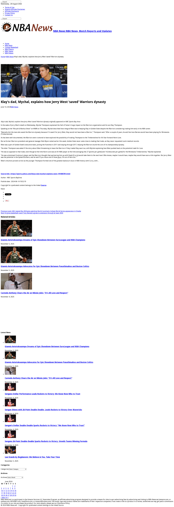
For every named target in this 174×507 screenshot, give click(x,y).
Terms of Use (9, 7)
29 (13, 495)
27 (9, 495)
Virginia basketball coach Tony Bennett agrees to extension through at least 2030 (32, 213)
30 (15, 495)
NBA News (8, 45)
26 (6, 495)
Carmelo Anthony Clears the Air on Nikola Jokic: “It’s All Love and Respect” (34, 293)
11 (4, 491)
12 (6, 491)
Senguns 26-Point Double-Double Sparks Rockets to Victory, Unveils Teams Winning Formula (46, 441)
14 (11, 491)
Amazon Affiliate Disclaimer (15, 9)
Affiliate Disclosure (12, 11)
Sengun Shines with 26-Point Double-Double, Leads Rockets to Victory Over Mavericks (43, 410)
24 (2, 495)
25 (4, 495)
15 (13, 491)
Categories (5, 469)
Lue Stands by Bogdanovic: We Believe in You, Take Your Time (32, 457)
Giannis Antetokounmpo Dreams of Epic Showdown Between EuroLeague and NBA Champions (43, 240)
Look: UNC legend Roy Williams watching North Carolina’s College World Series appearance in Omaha (41, 211)
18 (4, 493)
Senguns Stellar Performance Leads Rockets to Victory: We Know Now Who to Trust (42, 394)
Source (43, 185)
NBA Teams (9, 51)
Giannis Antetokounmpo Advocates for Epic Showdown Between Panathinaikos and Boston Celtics (45, 266)
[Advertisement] (24, 38)
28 (11, 495)
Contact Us (9, 15)
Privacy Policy (10, 13)
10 (2, 491)
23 (15, 493)
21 (11, 493)
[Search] (1, 2)
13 (9, 491)
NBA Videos (9, 53)
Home (7, 44)
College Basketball (11, 47)
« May (3, 498)
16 (15, 491)
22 (13, 493)
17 (2, 493)
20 (9, 493)
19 (6, 493)
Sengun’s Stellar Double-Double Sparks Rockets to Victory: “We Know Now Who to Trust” (45, 425)
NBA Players (9, 49)
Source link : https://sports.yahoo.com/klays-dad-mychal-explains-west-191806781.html (35, 174)
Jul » (7, 498)
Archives (4, 477)
